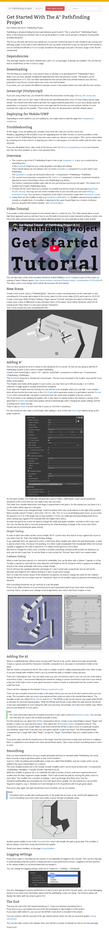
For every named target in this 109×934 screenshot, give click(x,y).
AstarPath (21, 166)
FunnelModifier (43, 841)
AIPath (95, 189)
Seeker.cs (56, 177)
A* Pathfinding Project (20, 8)
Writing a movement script (51, 689)
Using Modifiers (56, 203)
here (24, 79)
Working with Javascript (85, 95)
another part (23, 401)
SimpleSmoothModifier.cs (58, 197)
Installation (34, 63)
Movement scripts (92, 194)
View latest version (55, 8)
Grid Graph (48, 392)
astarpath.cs (68, 160)
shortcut (23, 406)
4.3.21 (39, 8)
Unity (53, 61)
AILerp (21, 191)
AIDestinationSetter (65, 724)
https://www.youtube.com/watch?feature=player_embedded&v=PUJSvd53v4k (68, 280)
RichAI (35, 47)
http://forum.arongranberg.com (70, 147)
